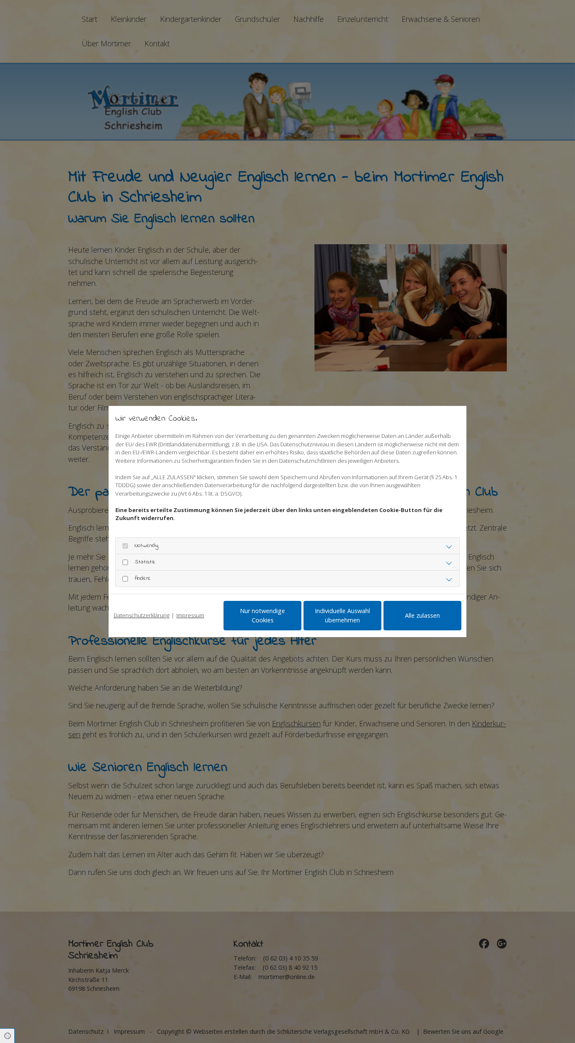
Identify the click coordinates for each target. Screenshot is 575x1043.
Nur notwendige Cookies (262, 615)
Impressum (190, 615)
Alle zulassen (422, 615)
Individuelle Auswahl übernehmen (342, 615)
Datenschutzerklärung (141, 615)
